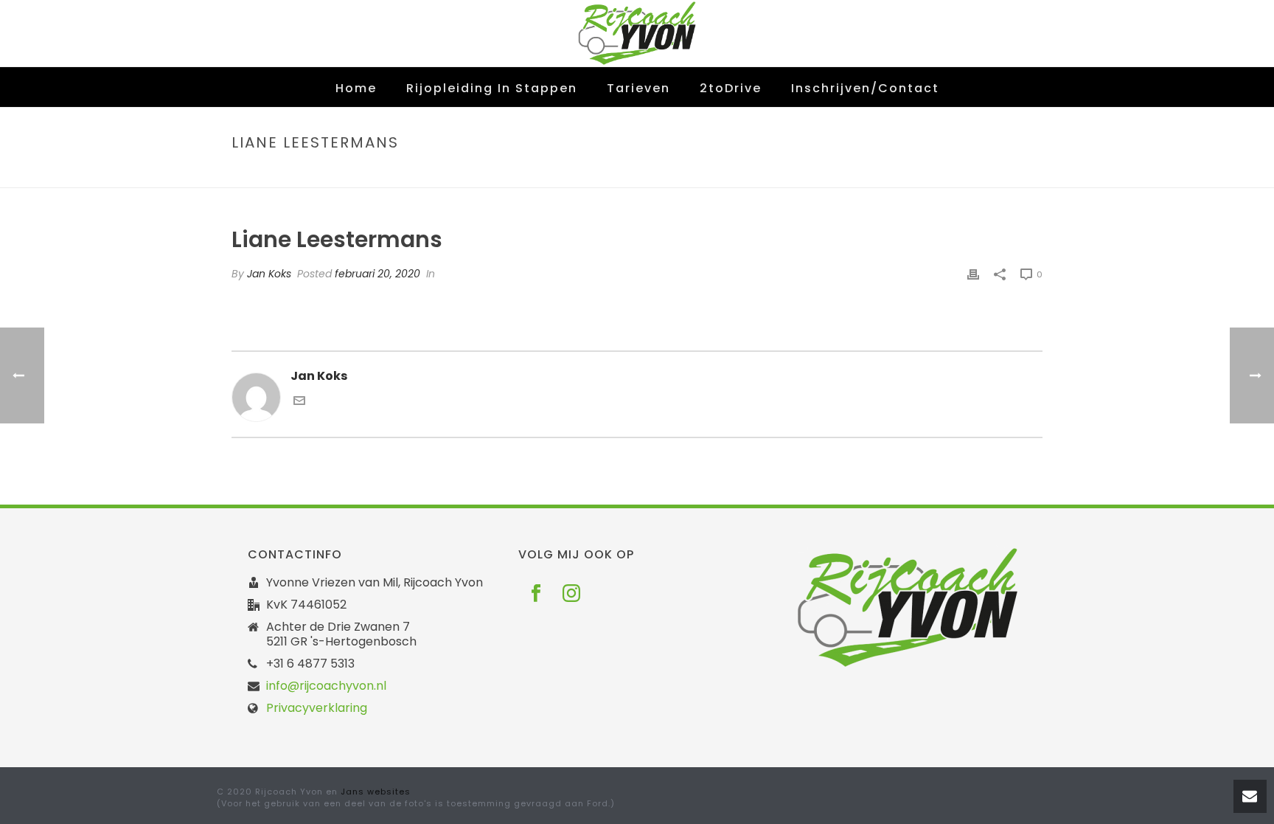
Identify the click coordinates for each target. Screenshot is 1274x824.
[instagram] (571, 594)
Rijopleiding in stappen (491, 88)
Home (356, 88)
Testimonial (902, 173)
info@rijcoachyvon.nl (326, 686)
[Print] (973, 274)
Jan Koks (269, 273)
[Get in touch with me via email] (299, 402)
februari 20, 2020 (377, 273)
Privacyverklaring (316, 708)
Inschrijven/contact (865, 88)
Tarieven (638, 88)
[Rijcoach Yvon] (637, 33)
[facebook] (536, 594)
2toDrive (731, 88)
